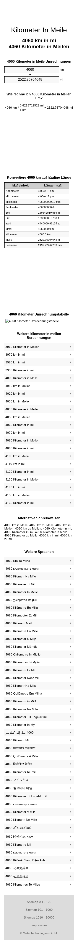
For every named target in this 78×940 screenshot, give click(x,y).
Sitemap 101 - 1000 (39, 909)
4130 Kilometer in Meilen (22, 479)
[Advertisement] (39, 11)
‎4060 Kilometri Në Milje (21, 819)
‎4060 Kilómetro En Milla (21, 607)
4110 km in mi (14, 464)
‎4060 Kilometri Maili (18, 623)
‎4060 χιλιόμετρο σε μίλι (21, 600)
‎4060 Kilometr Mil (17, 740)
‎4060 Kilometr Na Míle (20, 576)
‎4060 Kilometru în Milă (20, 701)
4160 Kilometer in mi (19, 503)
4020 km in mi (15, 393)
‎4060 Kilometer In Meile (21, 592)
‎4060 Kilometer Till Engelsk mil (26, 717)
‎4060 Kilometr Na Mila (20, 685)
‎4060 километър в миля (22, 568)
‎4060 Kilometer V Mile (20, 812)
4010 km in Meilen (18, 385)
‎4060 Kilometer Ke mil (20, 772)
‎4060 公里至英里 (16, 876)
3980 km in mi (15, 362)
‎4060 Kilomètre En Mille (21, 631)
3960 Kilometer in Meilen (22, 346)
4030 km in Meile (17, 401)
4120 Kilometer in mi (19, 471)
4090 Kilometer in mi (19, 448)
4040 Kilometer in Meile (21, 409)
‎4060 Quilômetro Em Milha (23, 693)
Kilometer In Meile (39, 30)
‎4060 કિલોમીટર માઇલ (19, 836)
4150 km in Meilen (18, 495)
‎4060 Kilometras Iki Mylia (22, 662)
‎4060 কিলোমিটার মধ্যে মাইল (20, 748)
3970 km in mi (15, 354)
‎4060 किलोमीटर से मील (18, 764)
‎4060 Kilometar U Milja (20, 639)
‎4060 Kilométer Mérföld (21, 646)
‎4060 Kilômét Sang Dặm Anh (25, 860)
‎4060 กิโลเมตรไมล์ (18, 828)
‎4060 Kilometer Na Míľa (21, 709)
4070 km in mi (15, 432)
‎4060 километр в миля (21, 804)
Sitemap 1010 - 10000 (39, 917)
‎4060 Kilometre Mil (18, 844)
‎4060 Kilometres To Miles (22, 884)
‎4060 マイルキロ (16, 779)
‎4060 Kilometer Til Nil (19, 584)
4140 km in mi (15, 487)
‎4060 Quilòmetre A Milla (21, 756)
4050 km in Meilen (18, 417)
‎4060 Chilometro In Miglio (23, 654)
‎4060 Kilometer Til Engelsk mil (26, 796)
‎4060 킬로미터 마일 (18, 788)
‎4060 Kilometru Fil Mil (20, 670)
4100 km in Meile (17, 456)
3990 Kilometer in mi (19, 370)
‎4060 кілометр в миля (20, 852)
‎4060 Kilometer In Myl (20, 724)
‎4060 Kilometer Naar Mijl (22, 678)
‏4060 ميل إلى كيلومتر (19, 732)
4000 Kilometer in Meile (21, 378)
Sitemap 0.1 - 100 (39, 902)
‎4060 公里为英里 (16, 868)
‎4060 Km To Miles (17, 560)
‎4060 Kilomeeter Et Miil (21, 615)
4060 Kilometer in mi (19, 425)
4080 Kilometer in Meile (21, 440)
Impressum (39, 925)
